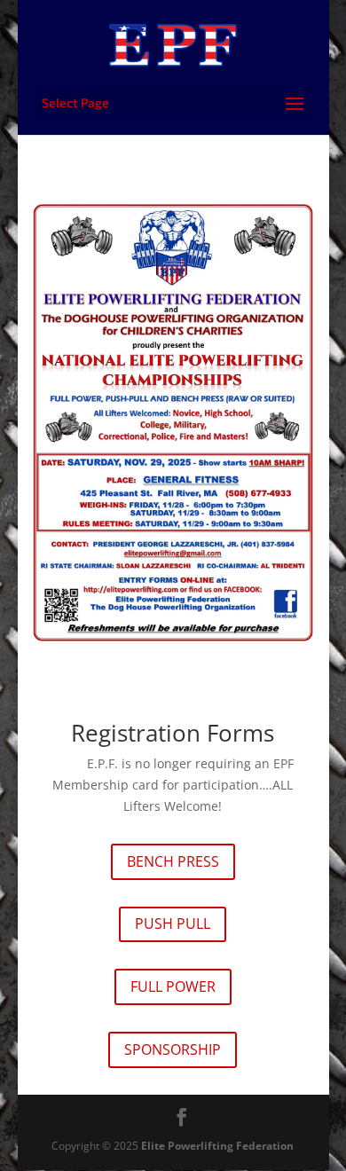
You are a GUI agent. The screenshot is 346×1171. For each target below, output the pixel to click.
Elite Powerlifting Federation (217, 1145)
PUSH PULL (172, 923)
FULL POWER (173, 986)
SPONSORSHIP (172, 1049)
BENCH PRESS (173, 861)
